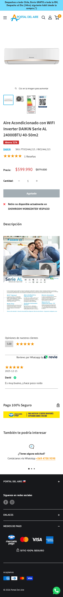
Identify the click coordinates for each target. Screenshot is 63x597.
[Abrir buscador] (43, 17)
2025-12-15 (11, 371)
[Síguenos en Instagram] (12, 502)
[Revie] (51, 357)
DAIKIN (7, 149)
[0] (57, 18)
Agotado (32, 193)
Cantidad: (8, 180)
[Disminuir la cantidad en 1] (19, 180)
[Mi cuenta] (50, 17)
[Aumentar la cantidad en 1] (36, 180)
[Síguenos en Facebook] (5, 502)
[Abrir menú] (5, 17)
